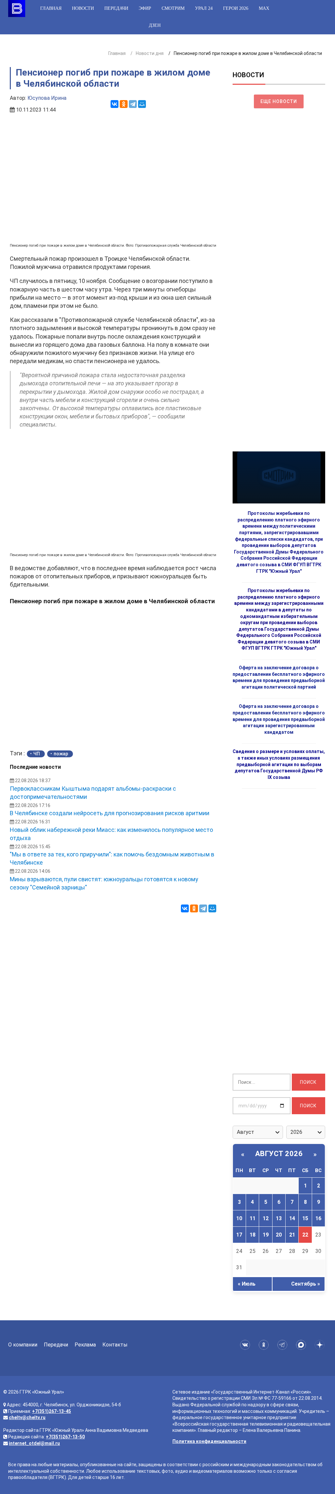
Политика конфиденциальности (209, 1441)
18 (253, 1235)
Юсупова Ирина (46, 98)
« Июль (247, 1284)
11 (253, 1218)
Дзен (155, 25)
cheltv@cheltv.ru (27, 1417)
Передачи (116, 8)
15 (305, 1218)
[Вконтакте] (246, 1345)
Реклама (85, 1345)
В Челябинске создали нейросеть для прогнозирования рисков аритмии (109, 813)
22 (305, 1235)
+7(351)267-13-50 (65, 1436)
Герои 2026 (235, 8)
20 (279, 1235)
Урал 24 (204, 8)
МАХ (264, 8)
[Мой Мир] (142, 104)
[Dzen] (321, 1345)
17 (239, 1235)
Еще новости (278, 101)
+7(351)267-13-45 (51, 1411)
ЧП (36, 753)
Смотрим (173, 8)
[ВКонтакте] (114, 104)
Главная (51, 8)
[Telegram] (133, 104)
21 (292, 1235)
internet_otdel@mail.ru (34, 1443)
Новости (83, 8)
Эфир (145, 8)
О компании (22, 1345)
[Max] (302, 1345)
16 (318, 1218)
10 (239, 1218)
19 (266, 1235)
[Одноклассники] (124, 104)
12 (266, 1218)
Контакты (115, 1345)
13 (279, 1218)
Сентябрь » (305, 1284)
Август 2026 (279, 1154)
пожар (61, 753)
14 (292, 1218)
